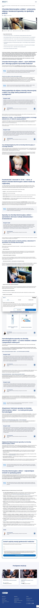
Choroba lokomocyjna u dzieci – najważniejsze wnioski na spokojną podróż (15, 46)
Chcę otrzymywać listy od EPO (19, 555)
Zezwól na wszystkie (30, 309)
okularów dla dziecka (12, 454)
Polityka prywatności (16, 598)
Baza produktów (4, 598)
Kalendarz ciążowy (4, 600)
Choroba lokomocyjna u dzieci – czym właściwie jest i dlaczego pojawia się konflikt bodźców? (17, 35)
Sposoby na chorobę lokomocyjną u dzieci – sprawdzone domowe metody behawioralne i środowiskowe (19, 40)
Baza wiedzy (3, 599)
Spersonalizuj (19, 309)
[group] (12, 321)
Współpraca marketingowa (17, 602)
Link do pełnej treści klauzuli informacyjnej (15, 553)
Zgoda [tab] (8, 299)
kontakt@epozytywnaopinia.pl (30, 600)
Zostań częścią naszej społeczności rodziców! (10, 48)
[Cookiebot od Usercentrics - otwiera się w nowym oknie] (32, 297)
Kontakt (3, 602)
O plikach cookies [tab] (31, 299)
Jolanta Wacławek (9, 15)
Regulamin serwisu (16, 599)
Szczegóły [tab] (19, 299)
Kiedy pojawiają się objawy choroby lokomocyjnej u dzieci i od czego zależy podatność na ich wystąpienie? (19, 37)
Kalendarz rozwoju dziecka (5, 601)
